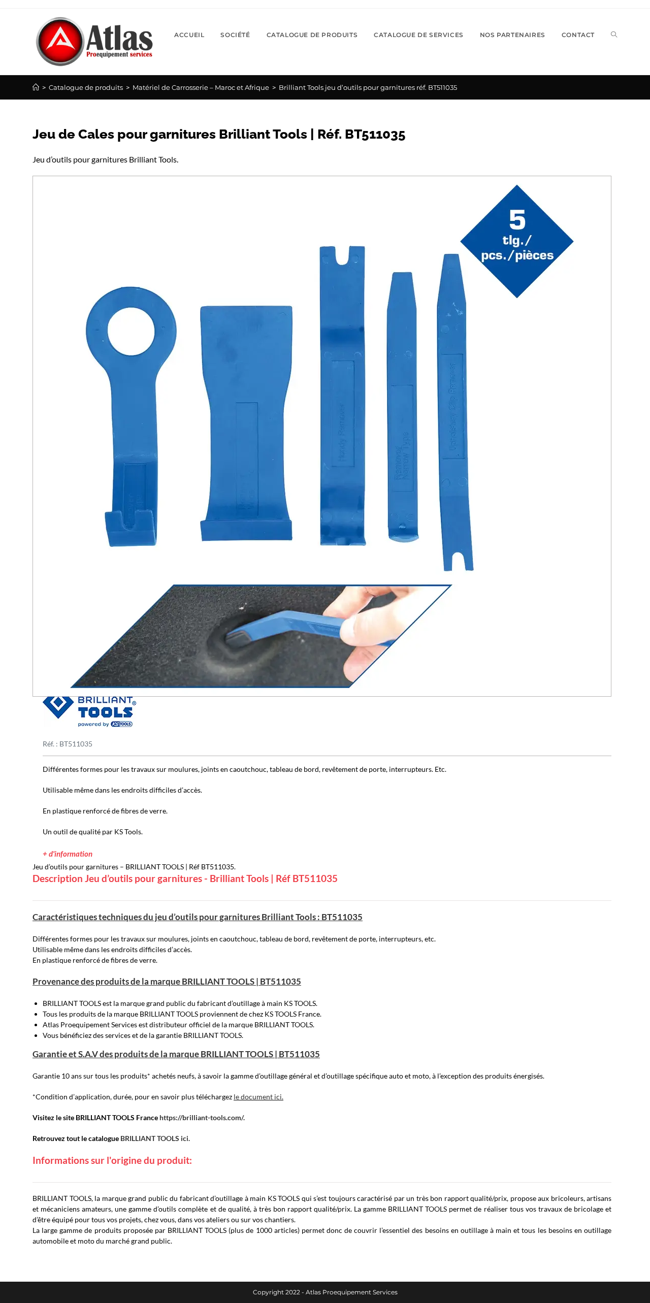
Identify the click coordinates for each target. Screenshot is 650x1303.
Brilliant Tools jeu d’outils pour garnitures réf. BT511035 (368, 87)
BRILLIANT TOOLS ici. (155, 1138)
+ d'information (67, 853)
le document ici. (258, 1096)
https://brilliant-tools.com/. (202, 1117)
